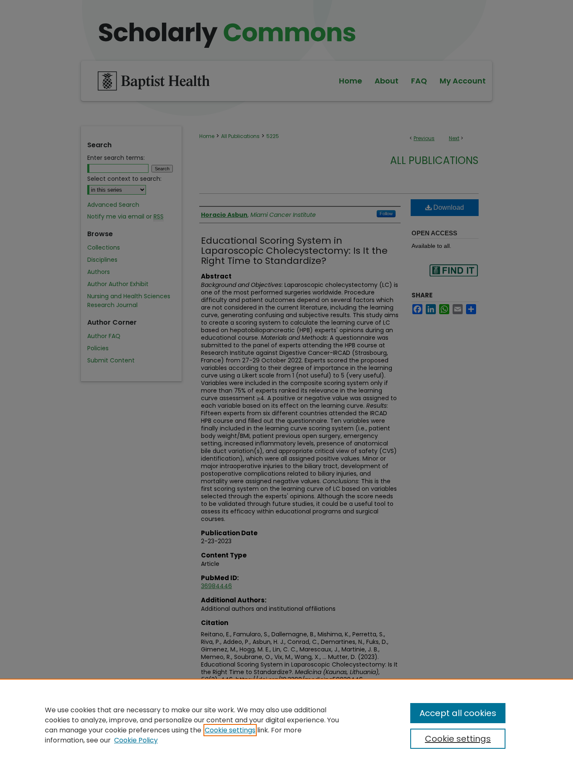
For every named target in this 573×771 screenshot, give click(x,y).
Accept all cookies (457, 713)
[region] (286, 725)
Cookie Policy (136, 740)
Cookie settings (230, 730)
